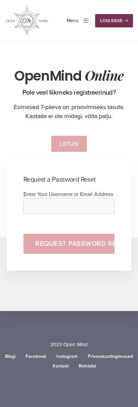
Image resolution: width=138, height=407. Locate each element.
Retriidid (87, 366)
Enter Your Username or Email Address (68, 194)
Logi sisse (112, 20)
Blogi (10, 356)
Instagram (67, 356)
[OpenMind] (27, 20)
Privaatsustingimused (110, 356)
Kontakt (61, 366)
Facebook (35, 356)
